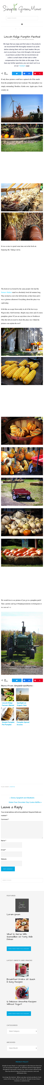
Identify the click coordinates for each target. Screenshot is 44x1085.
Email (3, 850)
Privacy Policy (22, 1062)
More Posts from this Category (18, 948)
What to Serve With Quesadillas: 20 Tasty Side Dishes (20, 937)
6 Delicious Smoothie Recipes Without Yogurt (21, 1003)
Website (4, 859)
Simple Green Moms (22, 8)
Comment (5, 819)
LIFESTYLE (12, 786)
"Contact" (22, 66)
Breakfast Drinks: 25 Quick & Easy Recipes (21, 980)
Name (3, 840)
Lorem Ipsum (13, 914)
